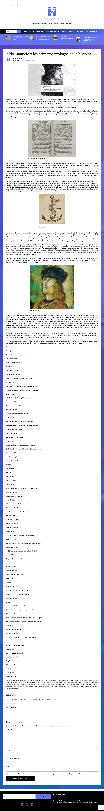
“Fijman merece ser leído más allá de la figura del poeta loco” (20, 37)
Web (7, 766)
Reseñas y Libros (29, 60)
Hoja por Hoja (52, 19)
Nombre (9, 750)
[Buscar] (19, 31)
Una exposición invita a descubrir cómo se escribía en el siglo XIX (43, 37)
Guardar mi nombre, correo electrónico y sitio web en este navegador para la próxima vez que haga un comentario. (45, 774)
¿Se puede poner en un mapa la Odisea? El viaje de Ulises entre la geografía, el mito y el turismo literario (90, 39)
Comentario (10, 729)
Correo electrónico (13, 758)
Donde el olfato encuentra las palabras (66, 37)
